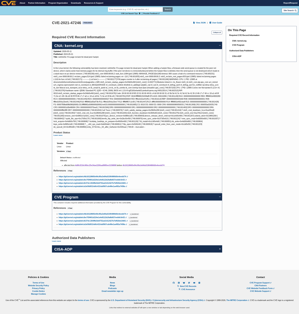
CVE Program (238, 45)
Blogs (112, 286)
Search (168, 9)
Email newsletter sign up (112, 291)
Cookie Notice (38, 291)
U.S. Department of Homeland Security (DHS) (131, 300)
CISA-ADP (236, 56)
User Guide (217, 23)
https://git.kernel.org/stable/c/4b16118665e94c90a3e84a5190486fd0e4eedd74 (93, 177)
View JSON (200, 23)
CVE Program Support (260, 283)
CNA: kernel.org (239, 41)
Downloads (76, 3)
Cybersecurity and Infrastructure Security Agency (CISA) (178, 300)
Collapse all (217, 32)
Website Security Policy (38, 286)
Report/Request (290, 3)
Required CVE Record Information (244, 35)
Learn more (57, 135)
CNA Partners (261, 286)
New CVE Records (188, 286)
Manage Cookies (38, 294)
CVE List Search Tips (129, 13)
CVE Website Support (260, 291)
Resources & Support (93, 3)
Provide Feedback (150, 13)
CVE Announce (188, 289)
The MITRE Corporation (237, 300)
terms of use (83, 300)
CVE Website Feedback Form (260, 288)
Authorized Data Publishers (241, 51)
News (112, 283)
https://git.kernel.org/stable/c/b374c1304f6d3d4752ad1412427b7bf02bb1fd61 (92, 183)
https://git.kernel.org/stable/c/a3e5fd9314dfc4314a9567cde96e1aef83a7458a (92, 186)
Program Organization (58, 3)
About (22, 3)
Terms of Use (38, 283)
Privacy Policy (38, 288)
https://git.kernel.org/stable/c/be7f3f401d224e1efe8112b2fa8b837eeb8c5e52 (92, 180)
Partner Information (36, 3)
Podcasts (112, 288)
